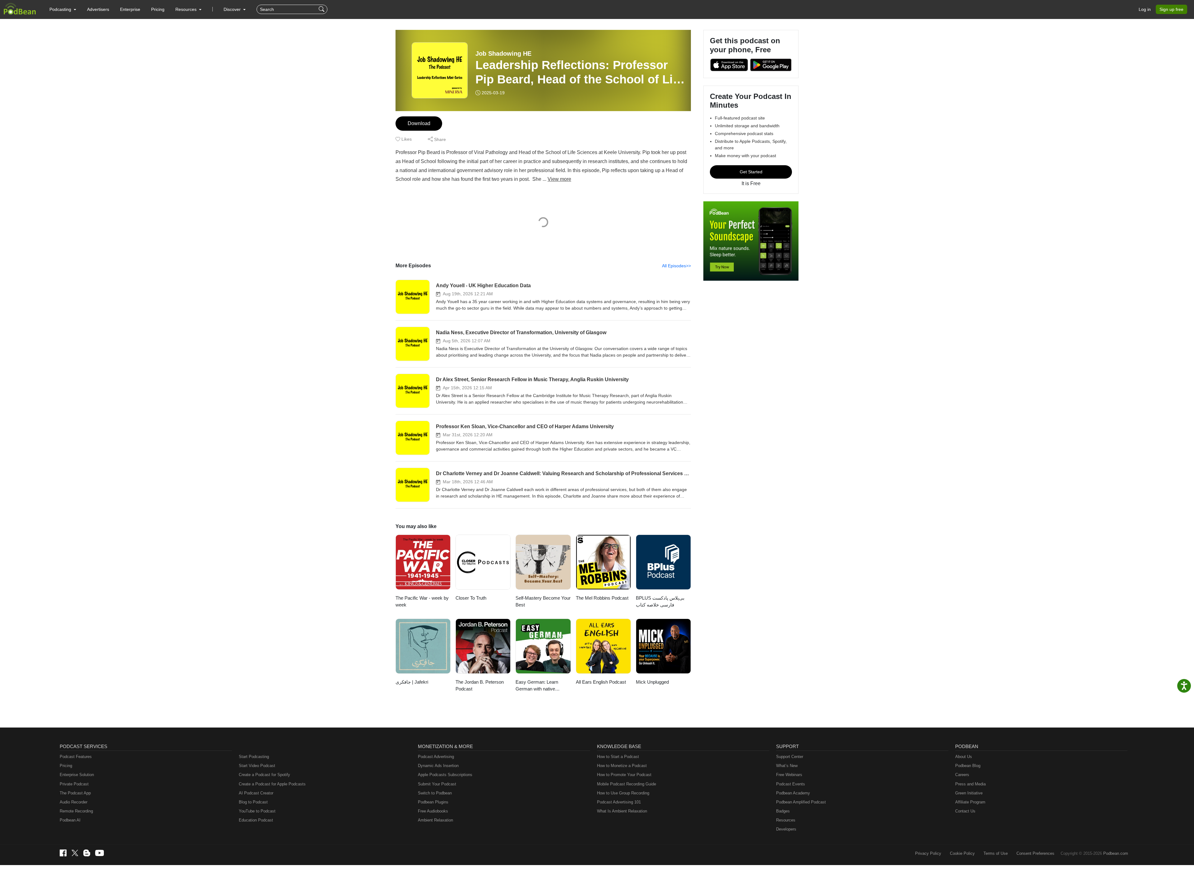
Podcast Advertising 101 (619, 802)
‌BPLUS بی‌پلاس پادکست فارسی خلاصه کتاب (660, 601)
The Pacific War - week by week (422, 601)
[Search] (322, 9)
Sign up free (1171, 9)
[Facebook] (63, 853)
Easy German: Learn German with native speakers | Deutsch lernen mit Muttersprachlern (542, 686)
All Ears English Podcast (601, 682)
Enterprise (130, 9)
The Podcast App (75, 793)
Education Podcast (256, 820)
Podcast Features (76, 756)
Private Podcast (74, 784)
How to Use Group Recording (623, 793)
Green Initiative (969, 793)
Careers (962, 774)
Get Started (751, 171)
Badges (783, 811)
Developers (786, 829)
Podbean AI (70, 820)
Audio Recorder (73, 802)
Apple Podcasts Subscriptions (445, 774)
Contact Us (965, 811)
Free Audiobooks (433, 811)
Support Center (789, 756)
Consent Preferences (1035, 853)
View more (559, 179)
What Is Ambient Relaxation (622, 811)
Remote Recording (76, 811)
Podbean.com (1115, 853)
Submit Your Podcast (437, 784)
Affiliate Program (970, 802)
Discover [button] (233, 9)
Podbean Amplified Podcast (801, 802)
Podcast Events (790, 784)
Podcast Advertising (436, 756)
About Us (963, 756)
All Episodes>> (676, 265)
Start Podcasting (254, 756)
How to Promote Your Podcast (624, 774)
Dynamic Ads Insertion (438, 765)
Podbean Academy (793, 793)
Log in (1145, 9)
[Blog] (86, 853)
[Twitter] (75, 853)
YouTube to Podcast (257, 811)
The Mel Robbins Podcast (602, 598)
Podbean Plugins (433, 802)
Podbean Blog (967, 765)
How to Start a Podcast (618, 756)
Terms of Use (995, 853)
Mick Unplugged (652, 682)
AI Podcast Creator (256, 793)
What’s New (787, 765)
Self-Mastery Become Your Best (543, 601)
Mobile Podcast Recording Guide (626, 784)
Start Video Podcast (257, 765)
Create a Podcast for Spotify (264, 774)
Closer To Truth (471, 598)
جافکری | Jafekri (412, 682)
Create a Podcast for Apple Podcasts (272, 784)
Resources (785, 820)
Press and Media (970, 784)
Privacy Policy (928, 853)
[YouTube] (99, 853)
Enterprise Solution (77, 774)
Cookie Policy (962, 853)
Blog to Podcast (253, 802)
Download (419, 123)
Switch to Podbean (435, 793)
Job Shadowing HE (503, 53)
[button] (62, 9)
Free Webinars (789, 774)
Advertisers (98, 9)
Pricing (157, 9)
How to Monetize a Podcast (622, 765)
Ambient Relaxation (435, 820)
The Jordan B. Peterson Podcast (480, 685)
